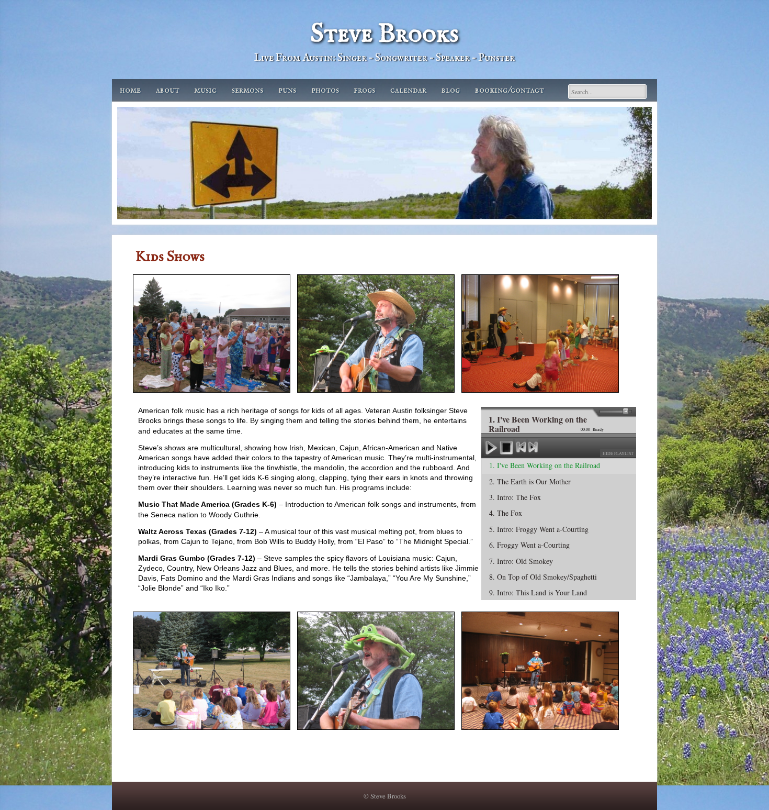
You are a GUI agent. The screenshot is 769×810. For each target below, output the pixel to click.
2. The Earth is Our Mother (530, 481)
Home (130, 90)
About (167, 90)
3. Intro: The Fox (515, 497)
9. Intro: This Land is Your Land (538, 592)
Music (205, 90)
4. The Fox (505, 513)
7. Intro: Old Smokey (521, 561)
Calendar (408, 90)
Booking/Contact (509, 90)
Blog (451, 90)
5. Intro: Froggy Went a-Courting (539, 529)
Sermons (247, 90)
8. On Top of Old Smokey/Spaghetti (543, 577)
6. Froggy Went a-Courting (529, 545)
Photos (325, 90)
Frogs (364, 90)
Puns (287, 90)
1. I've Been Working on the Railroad (544, 465)
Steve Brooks (384, 34)
